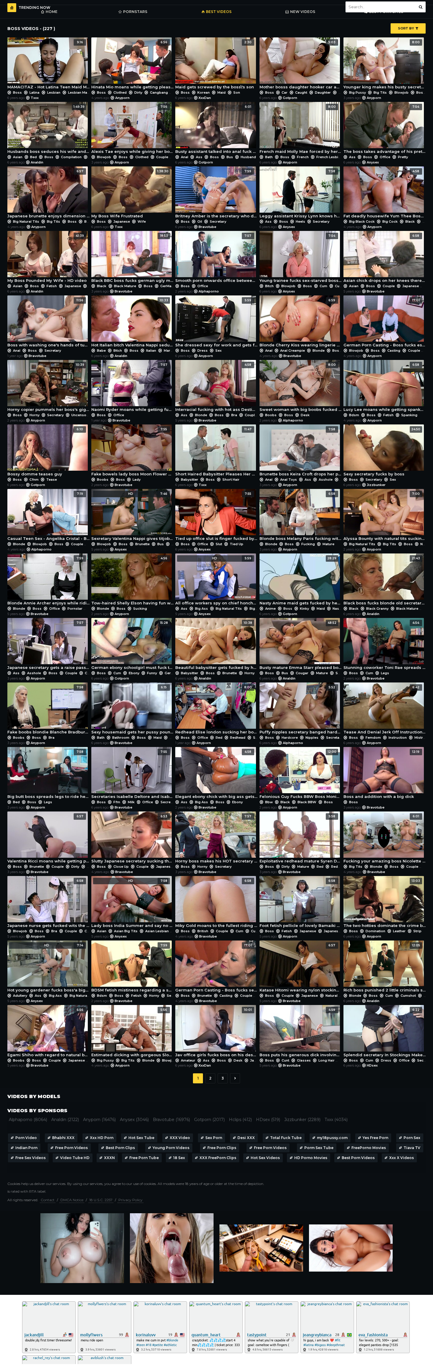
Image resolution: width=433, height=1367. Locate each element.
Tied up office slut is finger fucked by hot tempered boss (216, 516)
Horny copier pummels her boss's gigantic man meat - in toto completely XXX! (48, 387)
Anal (184, 157)
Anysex (373, 162)
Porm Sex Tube (318, 1147)
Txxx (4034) (336, 1119)
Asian (17, 157)
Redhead (237, 737)
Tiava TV (412, 1147)
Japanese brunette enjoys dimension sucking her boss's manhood (48, 193)
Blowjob (401, 92)
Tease (51, 479)
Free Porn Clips (221, 1147)
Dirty (138, 92)
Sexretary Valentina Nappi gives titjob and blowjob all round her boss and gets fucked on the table (132, 516)
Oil (199, 221)
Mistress (422, 737)
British (202, 931)
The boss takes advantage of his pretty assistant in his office (384, 129)
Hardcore (290, 737)
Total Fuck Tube (286, 1137)
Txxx (35, 98)
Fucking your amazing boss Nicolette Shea (384, 838)
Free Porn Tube (144, 1158)
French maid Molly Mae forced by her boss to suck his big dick (301, 129)
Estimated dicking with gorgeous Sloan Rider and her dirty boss (132, 1032)
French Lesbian (329, 157)
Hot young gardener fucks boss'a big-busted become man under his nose (48, 967)
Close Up (121, 867)
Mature (328, 544)
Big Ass (201, 608)
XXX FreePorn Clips (217, 1158)
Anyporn (122, 98)
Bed (33, 157)
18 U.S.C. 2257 (101, 1200)
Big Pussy (357, 92)
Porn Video (26, 1137)
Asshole (325, 479)
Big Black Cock (362, 221)
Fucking (308, 544)
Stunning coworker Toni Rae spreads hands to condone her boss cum (384, 645)
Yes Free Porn (375, 1137)
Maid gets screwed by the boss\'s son (214, 64)
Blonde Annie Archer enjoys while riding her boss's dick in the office (48, 580)
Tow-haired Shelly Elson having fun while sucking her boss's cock (132, 580)
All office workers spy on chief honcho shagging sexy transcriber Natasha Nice (216, 580)
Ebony (134, 673)
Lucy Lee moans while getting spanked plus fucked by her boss (384, 387)
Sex (218, 350)
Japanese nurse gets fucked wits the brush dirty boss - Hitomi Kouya (48, 903)
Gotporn (290, 98)
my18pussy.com (332, 1137)
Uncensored (81, 415)
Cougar (302, 673)
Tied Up (236, 544)
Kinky (304, 608)
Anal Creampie (292, 350)
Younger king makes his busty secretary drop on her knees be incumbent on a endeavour (384, 64)
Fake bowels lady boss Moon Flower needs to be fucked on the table (132, 451)
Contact (47, 1200)
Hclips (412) (240, 1119)
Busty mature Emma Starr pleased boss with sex (301, 645)
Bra (234, 415)
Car (284, 92)
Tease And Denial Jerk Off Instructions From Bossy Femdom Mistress (384, 709)
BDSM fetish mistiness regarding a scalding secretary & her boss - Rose (132, 967)
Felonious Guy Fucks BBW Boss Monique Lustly (301, 774)
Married (170, 350)
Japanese (122, 221)
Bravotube (207, 227)
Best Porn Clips (120, 1147)
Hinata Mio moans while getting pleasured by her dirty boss (132, 64)
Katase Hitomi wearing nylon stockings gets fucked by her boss (301, 967)
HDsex (372, 1065)
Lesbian (53, 92)
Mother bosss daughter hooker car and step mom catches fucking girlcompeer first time (301, 64)
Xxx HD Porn (101, 1137)
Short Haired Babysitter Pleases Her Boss (216, 451)
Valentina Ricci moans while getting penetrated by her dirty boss (48, 838)
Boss (17, 92)
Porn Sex (412, 1137)
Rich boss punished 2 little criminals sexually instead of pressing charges (384, 967)
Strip (417, 931)
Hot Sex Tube (141, 1137)
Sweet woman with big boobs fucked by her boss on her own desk (301, 387)
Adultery (20, 996)
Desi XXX (246, 1137)
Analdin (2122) (65, 1119)
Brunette (91, 221)
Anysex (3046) (134, 1119)
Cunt (285, 1060)
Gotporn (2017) (209, 1119)
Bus (230, 157)
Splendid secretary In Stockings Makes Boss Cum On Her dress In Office (384, 1032)
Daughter (323, 92)
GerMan (166, 286)
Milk (131, 802)
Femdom (373, 737)
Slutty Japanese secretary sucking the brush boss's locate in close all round (132, 838)
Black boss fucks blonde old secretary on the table (384, 580)
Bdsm (354, 415)
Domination (375, 931)
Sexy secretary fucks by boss (382, 451)
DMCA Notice (71, 1200)
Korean (203, 92)
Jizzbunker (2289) (302, 1119)
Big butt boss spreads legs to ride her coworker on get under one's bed (48, 774)
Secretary (217, 221)
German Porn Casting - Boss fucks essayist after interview (384, 322)
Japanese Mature (338, 931)
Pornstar (75, 608)
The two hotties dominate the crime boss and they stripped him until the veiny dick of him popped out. (384, 903)
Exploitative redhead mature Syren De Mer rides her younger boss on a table (301, 838)
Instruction (398, 737)
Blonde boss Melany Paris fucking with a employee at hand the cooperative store (301, 516)
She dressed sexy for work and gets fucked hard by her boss (216, 322)
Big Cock (390, 221)
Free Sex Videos (30, 1158)
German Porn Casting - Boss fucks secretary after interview (216, 967)
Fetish (52, 286)
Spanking (408, 415)
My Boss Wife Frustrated (129, 193)
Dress (202, 350)
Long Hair (327, 1060)
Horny (34, 415)
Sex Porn (213, 1137)
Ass (199, 157)
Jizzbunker (376, 485)
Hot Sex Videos (265, 1158)
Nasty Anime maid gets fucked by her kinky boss (301, 580)
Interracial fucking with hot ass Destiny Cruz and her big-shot (216, 387)
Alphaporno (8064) (28, 1119)
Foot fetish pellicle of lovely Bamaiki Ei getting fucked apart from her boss (301, 903)
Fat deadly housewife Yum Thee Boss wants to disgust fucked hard (384, 193)
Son (236, 92)
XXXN (109, 1158)
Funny (152, 673)
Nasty (337, 608)
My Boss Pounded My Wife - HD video (47, 258)
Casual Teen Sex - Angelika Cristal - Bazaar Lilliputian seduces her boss (48, 516)
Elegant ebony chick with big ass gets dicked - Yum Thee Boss (216, 774)
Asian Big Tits (125, 931)
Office (385, 157)
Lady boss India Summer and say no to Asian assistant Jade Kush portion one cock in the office (132, 903)
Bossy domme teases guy (45, 451)
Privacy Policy (130, 1200)
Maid (221, 92)
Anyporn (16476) (99, 1119)
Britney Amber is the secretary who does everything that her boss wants (216, 193)
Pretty (402, 157)
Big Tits (380, 92)
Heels (300, 221)
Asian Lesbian (157, 931)
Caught (301, 92)
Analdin (37, 162)
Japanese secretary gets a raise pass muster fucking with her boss (48, 645)
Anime (270, 608)
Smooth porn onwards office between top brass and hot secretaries (216, 258)
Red (219, 737)
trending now (34, 7)
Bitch (269, 286)
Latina (34, 92)
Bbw (269, 802)
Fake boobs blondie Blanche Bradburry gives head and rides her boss (48, 709)
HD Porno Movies (310, 1158)
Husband (248, 157)
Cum (323, 286)
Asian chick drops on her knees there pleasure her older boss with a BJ (384, 258)
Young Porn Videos (171, 1147)
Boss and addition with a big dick (381, 774)
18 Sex (179, 1158)
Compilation (71, 157)
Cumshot (342, 286)
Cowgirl (91, 673)
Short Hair (230, 479)
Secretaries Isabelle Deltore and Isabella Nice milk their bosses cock (132, 774)
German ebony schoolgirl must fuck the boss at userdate (132, 645)
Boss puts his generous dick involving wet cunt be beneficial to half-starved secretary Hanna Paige (301, 1032)
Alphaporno (209, 291)
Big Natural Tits (26, 221)
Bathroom (120, 737)
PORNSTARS (135, 11)
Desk (305, 415)
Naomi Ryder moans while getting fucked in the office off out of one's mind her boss (132, 387)
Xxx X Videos (401, 1158)
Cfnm (34, 479)
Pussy (174, 737)
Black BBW (307, 802)
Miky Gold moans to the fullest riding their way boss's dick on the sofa (216, 903)
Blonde (318, 350)
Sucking (139, 608)
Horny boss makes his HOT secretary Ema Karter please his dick (216, 838)
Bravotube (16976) (171, 1119)
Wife (141, 221)
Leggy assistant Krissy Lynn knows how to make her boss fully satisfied (301, 193)
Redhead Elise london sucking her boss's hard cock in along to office (216, 709)
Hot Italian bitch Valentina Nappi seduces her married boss (132, 322)
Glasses (304, 1060)
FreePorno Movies (368, 1147)
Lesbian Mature (81, 92)
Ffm (117, 802)
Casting (393, 350)
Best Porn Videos (358, 1158)
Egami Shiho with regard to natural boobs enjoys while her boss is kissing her (48, 1032)
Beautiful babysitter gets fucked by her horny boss (216, 645)
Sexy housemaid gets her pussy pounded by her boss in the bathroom (132, 709)
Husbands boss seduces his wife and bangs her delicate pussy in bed (48, 129)
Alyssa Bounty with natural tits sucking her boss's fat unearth (384, 516)
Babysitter (189, 479)
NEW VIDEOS (302, 11)
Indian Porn (26, 1147)
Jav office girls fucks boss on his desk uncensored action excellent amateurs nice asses (216, 1032)
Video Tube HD (75, 1158)
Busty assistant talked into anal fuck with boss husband (216, 129)
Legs (384, 673)
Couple (162, 157)
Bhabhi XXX (63, 1137)
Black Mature (125, 286)
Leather (399, 931)
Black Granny (377, 608)
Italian (151, 350)
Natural (331, 996)
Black (410, 221)
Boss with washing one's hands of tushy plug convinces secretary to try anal (48, 322)
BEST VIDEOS (219, 11)
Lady (136, 479)
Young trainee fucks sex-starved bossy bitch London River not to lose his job (301, 258)
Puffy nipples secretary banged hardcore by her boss (301, 709)
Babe (101, 350)
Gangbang (159, 92)
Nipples (312, 737)
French (303, 157)
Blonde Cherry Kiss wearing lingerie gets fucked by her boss (301, 322)
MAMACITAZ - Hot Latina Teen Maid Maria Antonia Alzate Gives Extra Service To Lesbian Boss (48, 64)
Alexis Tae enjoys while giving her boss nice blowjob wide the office (132, 129)
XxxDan (205, 98)
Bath (269, 157)
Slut (219, 544)
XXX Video (180, 1137)
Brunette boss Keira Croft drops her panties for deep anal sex (301, 451)
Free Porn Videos (71, 1147)
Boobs (270, 415)
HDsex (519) (268, 1119)
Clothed (120, 92)
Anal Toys (288, 479)
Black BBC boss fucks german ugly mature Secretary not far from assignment (132, 258)
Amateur (188, 1060)
